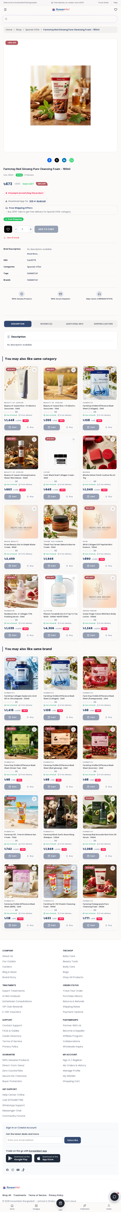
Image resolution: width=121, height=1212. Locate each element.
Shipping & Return (103, 324)
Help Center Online (13, 1094)
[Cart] (60, 1203)
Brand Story (9, 977)
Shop (19, 29)
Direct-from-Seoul (13, 1065)
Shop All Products (73, 977)
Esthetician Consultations (17, 1001)
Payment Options (73, 1012)
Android (41, 201)
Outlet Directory (11, 1036)
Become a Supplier (74, 1030)
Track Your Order (73, 990)
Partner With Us (72, 1025)
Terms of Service (12, 1041)
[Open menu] (5, 9)
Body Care (69, 966)
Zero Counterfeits (12, 1070)
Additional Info (74, 324)
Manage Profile (71, 1070)
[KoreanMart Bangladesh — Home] (60, 9)
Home (9, 29)
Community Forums (13, 1116)
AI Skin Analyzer (11, 996)
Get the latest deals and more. (22, 1134)
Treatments (19, 1195)
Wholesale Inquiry (73, 1046)
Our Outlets (9, 961)
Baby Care (69, 956)
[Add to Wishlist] (8, 229)
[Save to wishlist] (34, 370)
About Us (7, 956)
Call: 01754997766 (12, 1100)
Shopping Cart (71, 1081)
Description (17, 324)
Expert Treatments (13, 990)
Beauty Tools (70, 961)
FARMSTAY (32, 280)
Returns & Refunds (73, 1001)
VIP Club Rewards (12, 1006)
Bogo (66, 972)
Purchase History (72, 996)
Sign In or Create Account (21, 1127)
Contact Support (12, 1025)
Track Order (103, 2)
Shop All (6, 1195)
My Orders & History (74, 1065)
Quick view (30, 396)
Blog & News (9, 972)
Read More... (33, 254)
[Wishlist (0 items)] (116, 9)
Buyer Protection (12, 1081)
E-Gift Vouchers (11, 1012)
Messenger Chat (12, 1110)
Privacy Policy (10, 1046)
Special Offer (32, 29)
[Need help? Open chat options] (114, 1197)
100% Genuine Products (15, 1060)
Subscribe (72, 1140)
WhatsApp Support (13, 1105)
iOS (31, 201)
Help (115, 2)
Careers (7, 966)
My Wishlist (69, 1076)
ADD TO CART (46, 229)
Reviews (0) (46, 324)
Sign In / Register (72, 1060)
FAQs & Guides (10, 1030)
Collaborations (71, 1041)
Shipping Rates (71, 1006)
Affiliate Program (73, 1036)
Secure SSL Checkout (14, 1076)
